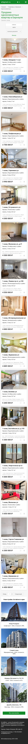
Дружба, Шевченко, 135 (14, 705)
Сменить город (5, 20)
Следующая (18, 594)
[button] (14, 31)
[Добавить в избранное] (24, 71)
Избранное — (19, 2)
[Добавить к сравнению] (21, 71)
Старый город (14, 650)
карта (14, 27)
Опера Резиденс (14, 623)
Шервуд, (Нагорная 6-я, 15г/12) (14, 678)
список (14, 24)
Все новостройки (14, 713)
